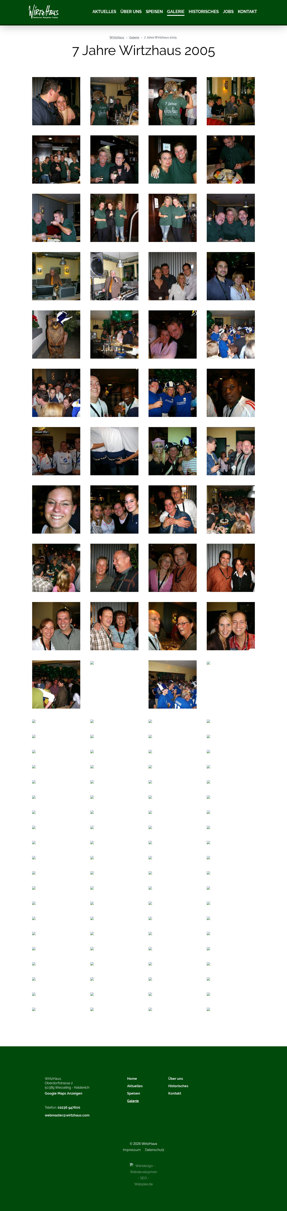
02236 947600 (69, 1108)
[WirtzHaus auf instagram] (214, 1081)
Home (132, 1079)
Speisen (154, 11)
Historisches (204, 11)
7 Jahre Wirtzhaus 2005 (160, 37)
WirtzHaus (116, 37)
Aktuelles (104, 11)
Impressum (132, 1150)
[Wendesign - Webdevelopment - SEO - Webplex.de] (143, 1175)
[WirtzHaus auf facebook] (224, 1081)
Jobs (228, 11)
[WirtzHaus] (43, 12)
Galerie (175, 11)
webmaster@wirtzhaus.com (67, 1115)
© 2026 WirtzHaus (143, 1144)
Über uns (131, 11)
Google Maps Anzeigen (63, 1093)
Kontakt (247, 11)
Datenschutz (154, 1150)
